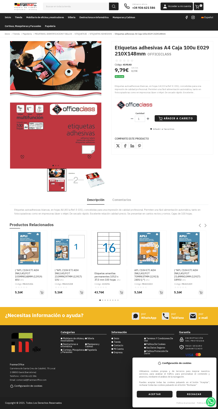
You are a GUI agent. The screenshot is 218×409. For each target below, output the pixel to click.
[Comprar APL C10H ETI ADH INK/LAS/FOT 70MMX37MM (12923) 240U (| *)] (161, 292)
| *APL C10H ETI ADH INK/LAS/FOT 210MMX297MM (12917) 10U (68, 275)
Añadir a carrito (178, 118)
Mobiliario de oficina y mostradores (45, 17)
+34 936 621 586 (143, 8)
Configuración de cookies (28, 385)
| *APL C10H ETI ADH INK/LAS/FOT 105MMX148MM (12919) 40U (28, 275)
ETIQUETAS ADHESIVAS (101, 34)
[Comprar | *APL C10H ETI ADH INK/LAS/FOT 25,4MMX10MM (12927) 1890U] (201, 292)
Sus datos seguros (155, 347)
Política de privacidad (186, 403)
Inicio (8, 17)
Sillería (71, 17)
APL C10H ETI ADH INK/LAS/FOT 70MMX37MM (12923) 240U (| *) (146, 275)
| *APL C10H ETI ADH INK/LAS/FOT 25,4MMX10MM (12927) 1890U (187, 275)
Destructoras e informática (94, 17)
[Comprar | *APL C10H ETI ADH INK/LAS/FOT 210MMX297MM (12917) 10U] (81, 292)
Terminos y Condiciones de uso (158, 339)
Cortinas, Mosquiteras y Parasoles (23, 26)
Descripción (95, 200)
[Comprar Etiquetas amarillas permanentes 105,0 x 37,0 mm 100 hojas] (121, 292)
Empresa (118, 352)
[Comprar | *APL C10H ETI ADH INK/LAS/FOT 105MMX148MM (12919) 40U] (42, 292)
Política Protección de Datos (156, 352)
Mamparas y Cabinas (124, 17)
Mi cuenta (119, 348)
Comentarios (121, 200)
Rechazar (194, 394)
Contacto (118, 345)
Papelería (50, 26)
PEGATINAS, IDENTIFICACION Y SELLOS (53, 34)
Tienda (18, 17)
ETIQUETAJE (81, 34)
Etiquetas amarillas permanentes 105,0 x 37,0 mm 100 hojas (107, 276)
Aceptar (155, 394)
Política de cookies (205, 403)
